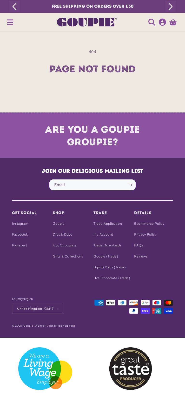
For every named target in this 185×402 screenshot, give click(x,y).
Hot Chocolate (65, 245)
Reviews (140, 256)
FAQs (138, 245)
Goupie (59, 223)
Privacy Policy (145, 234)
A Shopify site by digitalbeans (55, 325)
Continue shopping (92, 90)
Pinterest (19, 245)
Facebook (20, 234)
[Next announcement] (170, 6)
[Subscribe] (130, 185)
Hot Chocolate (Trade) (111, 278)
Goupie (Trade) (105, 256)
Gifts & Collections (68, 256)
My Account (103, 234)
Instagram (20, 223)
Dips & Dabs (63, 234)
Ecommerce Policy (149, 223)
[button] (10, 22)
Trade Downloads (107, 245)
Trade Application (107, 223)
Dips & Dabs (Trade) (109, 267)
